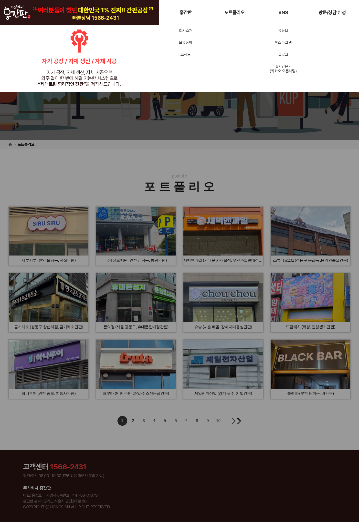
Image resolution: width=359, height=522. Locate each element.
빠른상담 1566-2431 (95, 18)
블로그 (283, 54)
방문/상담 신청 (332, 12)
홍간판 (186, 12)
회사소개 (185, 30)
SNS (283, 12)
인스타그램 (283, 42)
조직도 (185, 54)
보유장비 (185, 42)
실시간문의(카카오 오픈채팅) (283, 68)
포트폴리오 (234, 12)
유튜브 (283, 30)
